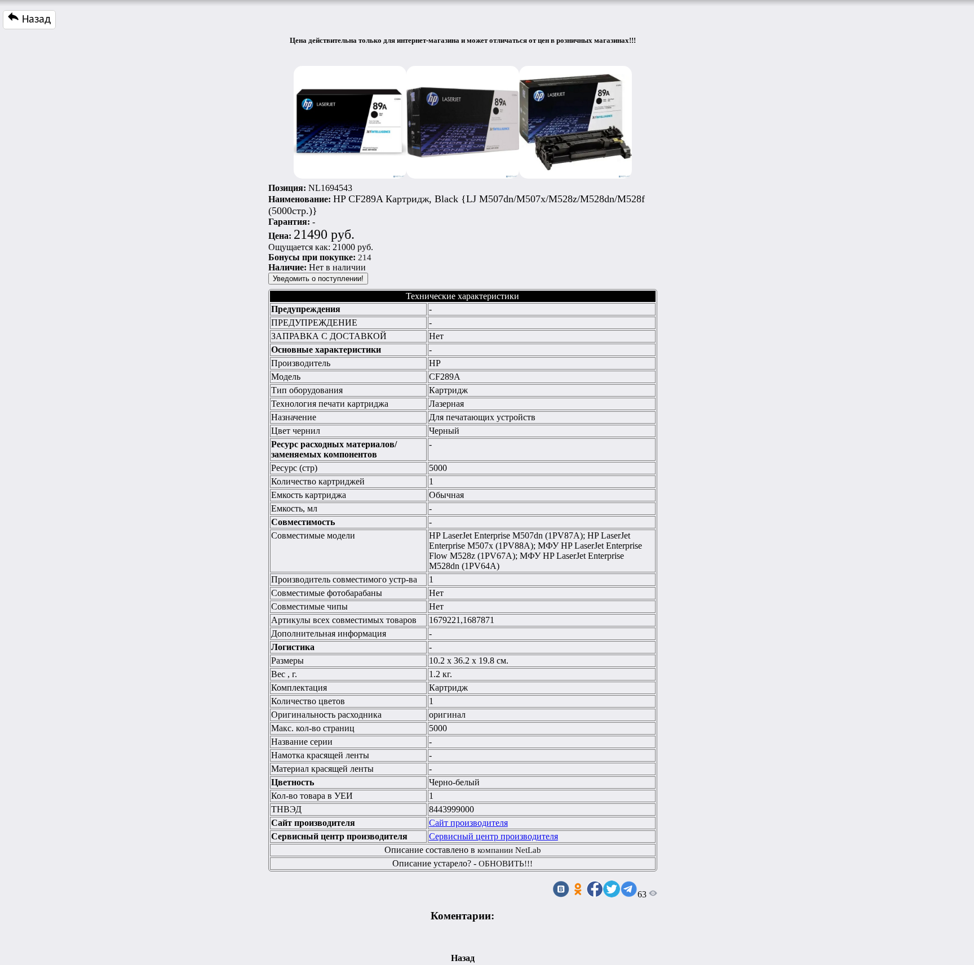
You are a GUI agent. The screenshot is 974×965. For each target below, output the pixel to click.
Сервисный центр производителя (493, 836)
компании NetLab (509, 850)
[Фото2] (462, 119)
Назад (35, 19)
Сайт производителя (468, 823)
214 (364, 257)
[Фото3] (575, 119)
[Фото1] (350, 119)
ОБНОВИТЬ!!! (506, 863)
